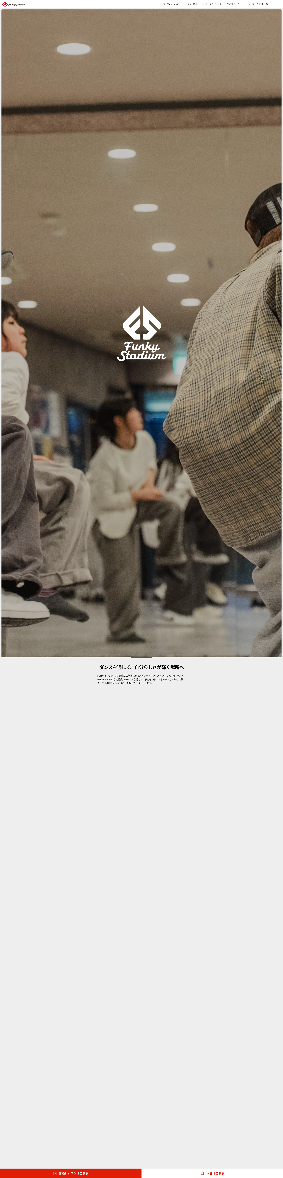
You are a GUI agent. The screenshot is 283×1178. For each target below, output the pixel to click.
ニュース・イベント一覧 (257, 4)
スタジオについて (171, 4)
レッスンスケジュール (211, 4)
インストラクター (233, 4)
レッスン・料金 (190, 4)
